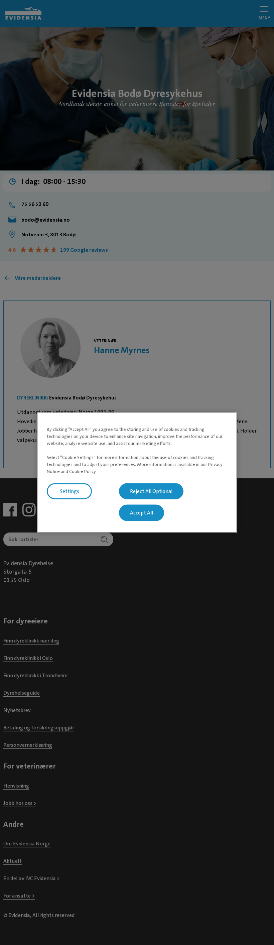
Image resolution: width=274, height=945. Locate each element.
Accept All (141, 512)
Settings (69, 491)
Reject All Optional (151, 491)
